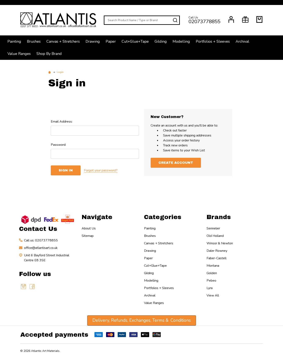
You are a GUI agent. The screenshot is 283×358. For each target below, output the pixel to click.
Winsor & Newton (220, 243)
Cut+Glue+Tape (135, 41)
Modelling (181, 41)
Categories (162, 217)
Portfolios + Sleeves (213, 41)
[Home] (50, 72)
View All (213, 295)
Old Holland (215, 236)
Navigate (97, 217)
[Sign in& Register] (231, 19)
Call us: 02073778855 (41, 240)
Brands (219, 217)
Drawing (93, 41)
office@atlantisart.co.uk (41, 248)
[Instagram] (23, 286)
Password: (58, 144)
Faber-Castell (216, 258)
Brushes (34, 41)
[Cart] (259, 19)
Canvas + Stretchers (63, 41)
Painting (14, 41)
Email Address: (62, 121)
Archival (242, 41)
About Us (89, 228)
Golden (212, 273)
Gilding (161, 41)
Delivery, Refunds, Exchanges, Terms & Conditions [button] (141, 320)
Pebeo (211, 280)
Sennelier (213, 228)
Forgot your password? (100, 170)
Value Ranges (19, 53)
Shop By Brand (49, 53)
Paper (111, 41)
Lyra (210, 288)
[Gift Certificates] (245, 19)
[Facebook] (32, 286)
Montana (213, 265)
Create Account (175, 162)
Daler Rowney (217, 250)
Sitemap (88, 236)
